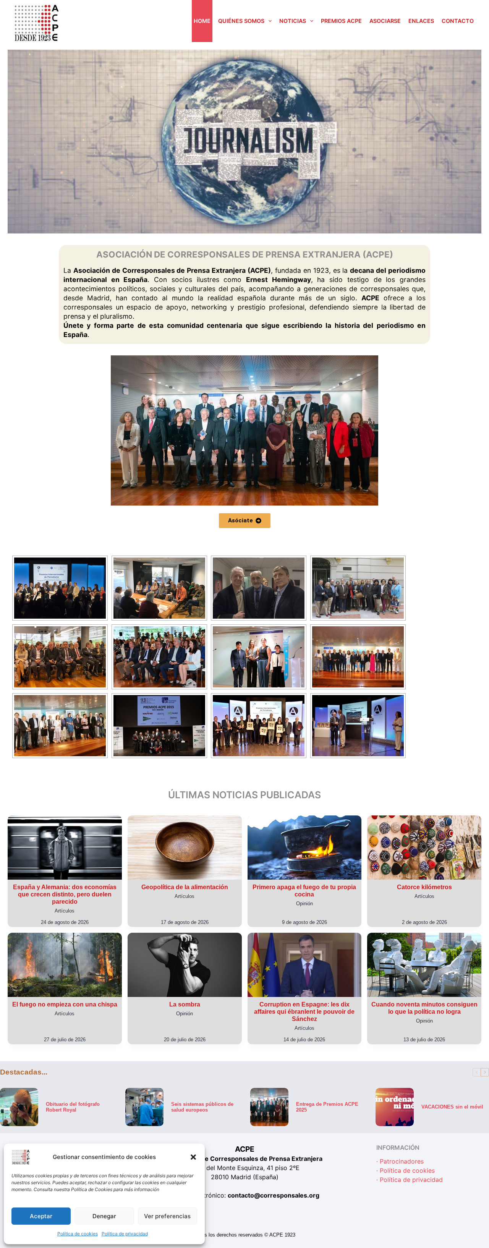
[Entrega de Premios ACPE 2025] (269, 1107)
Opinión (304, 903)
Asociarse (385, 21)
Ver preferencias (167, 1216)
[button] (193, 1157)
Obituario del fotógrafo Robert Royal (73, 1106)
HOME (202, 21)
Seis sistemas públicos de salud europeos (202, 1106)
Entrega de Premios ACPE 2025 (327, 1106)
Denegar (104, 1216)
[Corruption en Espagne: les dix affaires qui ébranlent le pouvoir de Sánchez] (305, 965)
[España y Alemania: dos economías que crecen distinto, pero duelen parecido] (65, 847)
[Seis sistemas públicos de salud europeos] (144, 1107)
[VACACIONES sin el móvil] (395, 1107)
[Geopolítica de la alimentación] (185, 847)
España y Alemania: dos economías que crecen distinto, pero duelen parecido (65, 894)
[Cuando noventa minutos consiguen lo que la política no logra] (424, 965)
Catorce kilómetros (424, 887)
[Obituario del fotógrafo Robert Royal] (19, 1107)
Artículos (64, 911)
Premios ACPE (341, 21)
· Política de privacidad (409, 1180)
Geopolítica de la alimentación (184, 887)
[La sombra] (185, 965)
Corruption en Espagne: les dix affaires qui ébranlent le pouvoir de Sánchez (304, 1011)
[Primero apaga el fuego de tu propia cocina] (305, 847)
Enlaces (421, 21)
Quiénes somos (241, 21)
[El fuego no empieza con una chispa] (65, 965)
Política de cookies (77, 1234)
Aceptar (41, 1216)
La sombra (184, 1004)
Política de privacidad (125, 1234)
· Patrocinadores (400, 1161)
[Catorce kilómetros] (424, 847)
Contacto (458, 21)
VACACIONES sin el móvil (452, 1107)
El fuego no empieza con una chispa (64, 1004)
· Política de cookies (405, 1171)
